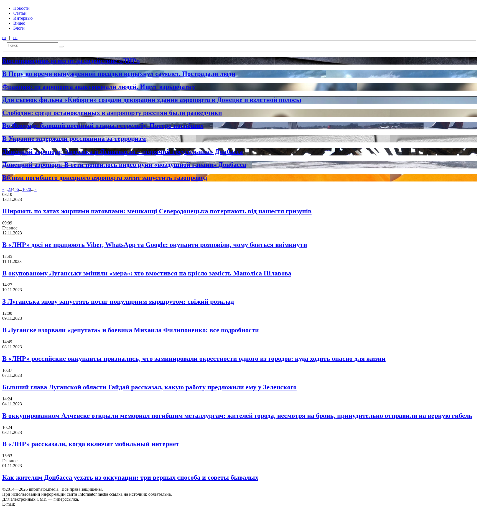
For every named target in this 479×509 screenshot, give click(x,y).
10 (24, 189)
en (15, 37)
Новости (21, 8)
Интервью (23, 18)
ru (4, 37)
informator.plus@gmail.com (40, 504)
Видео (19, 23)
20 (29, 189)
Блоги (19, 28)
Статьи (20, 13)
